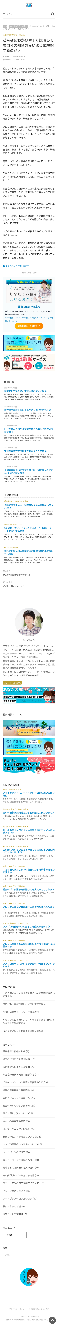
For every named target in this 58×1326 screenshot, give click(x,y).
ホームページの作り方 (14, 1152)
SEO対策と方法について (13, 524)
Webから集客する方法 (14, 1121)
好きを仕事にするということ (15, 586)
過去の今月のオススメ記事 (16, 1059)
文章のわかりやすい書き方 (14, 35)
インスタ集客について (14, 1191)
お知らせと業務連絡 (13, 1214)
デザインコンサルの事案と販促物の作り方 (24, 1082)
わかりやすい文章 (30, 272)
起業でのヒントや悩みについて (18, 1136)
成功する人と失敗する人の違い (16, 501)
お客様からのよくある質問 (16, 1066)
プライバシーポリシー (17, 1309)
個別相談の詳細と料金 (14, 1051)
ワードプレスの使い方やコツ (17, 1198)
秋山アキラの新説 (11, 547)
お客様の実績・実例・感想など (18, 1074)
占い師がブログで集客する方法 (18, 1175)
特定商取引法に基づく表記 (39, 1309)
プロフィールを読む (12, 682)
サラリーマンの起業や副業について (21, 1183)
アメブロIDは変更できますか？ (17, 575)
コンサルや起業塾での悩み (16, 1128)
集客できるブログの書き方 (16, 1097)
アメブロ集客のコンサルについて (20, 1144)
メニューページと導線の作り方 (18, 1160)
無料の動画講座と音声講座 (16, 1090)
